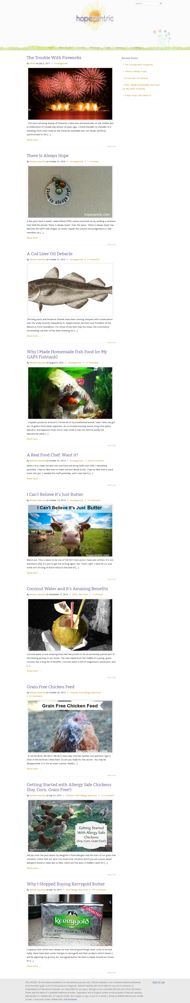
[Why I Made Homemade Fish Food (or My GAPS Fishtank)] (70, 418)
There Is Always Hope (48, 155)
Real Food (83, 594)
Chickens (74, 692)
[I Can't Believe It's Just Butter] (70, 555)
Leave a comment (95, 460)
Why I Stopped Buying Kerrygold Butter (66, 884)
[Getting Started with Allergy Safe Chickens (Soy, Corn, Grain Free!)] (70, 851)
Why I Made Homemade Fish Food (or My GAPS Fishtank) (67, 354)
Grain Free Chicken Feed (51, 686)
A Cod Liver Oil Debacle (49, 253)
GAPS (74, 594)
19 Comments (93, 500)
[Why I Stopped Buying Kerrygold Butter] (70, 945)
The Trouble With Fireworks (54, 57)
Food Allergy (84, 692)
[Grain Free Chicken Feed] (70, 751)
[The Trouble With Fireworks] (70, 119)
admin (32, 63)
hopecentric (95, 16)
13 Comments (92, 363)
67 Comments (35, 696)
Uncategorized (61, 63)
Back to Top (112, 146)
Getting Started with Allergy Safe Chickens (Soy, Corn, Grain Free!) (69, 787)
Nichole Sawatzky (38, 161)
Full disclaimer (70, 999)
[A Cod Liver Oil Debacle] (70, 315)
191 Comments (99, 890)
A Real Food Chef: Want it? (52, 455)
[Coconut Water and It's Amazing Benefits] (70, 650)
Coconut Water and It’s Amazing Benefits (67, 588)
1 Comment (92, 161)
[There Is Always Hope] (70, 217)
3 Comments (93, 259)
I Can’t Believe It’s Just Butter (55, 494)
